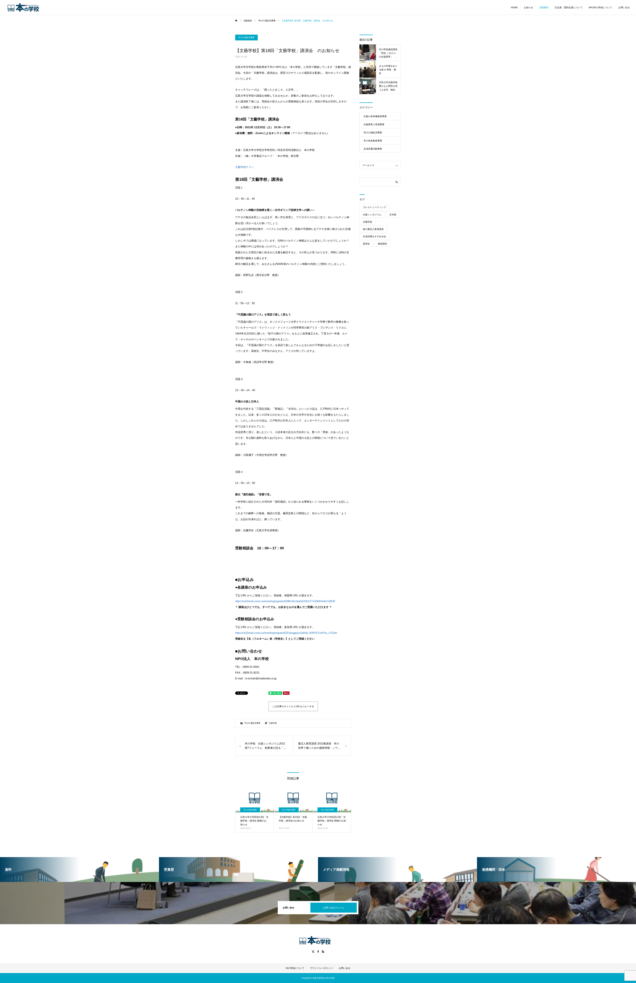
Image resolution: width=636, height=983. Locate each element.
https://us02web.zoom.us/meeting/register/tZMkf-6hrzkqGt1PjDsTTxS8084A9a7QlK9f (285, 601)
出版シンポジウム (372, 214)
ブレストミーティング (374, 207)
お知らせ (528, 7)
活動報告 (544, 7)
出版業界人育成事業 (374, 124)
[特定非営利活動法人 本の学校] (26, 7)
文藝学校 (273, 723)
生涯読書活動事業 (373, 148)
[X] (313, 951)
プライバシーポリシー (321, 968)
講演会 (366, 243)
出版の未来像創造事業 (375, 116)
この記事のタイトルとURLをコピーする (293, 706)
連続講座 (382, 243)
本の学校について (295, 968)
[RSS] (323, 951)
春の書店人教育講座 (373, 229)
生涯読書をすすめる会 (374, 236)
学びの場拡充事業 (246, 37)
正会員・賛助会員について (569, 7)
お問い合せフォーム (333, 907)
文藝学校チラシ (244, 167)
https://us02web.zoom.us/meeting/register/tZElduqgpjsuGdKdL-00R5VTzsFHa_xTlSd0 (286, 632)
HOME (514, 7)
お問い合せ (624, 7)
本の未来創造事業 (373, 140)
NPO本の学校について (600, 7)
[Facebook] (318, 951)
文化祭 (392, 214)
